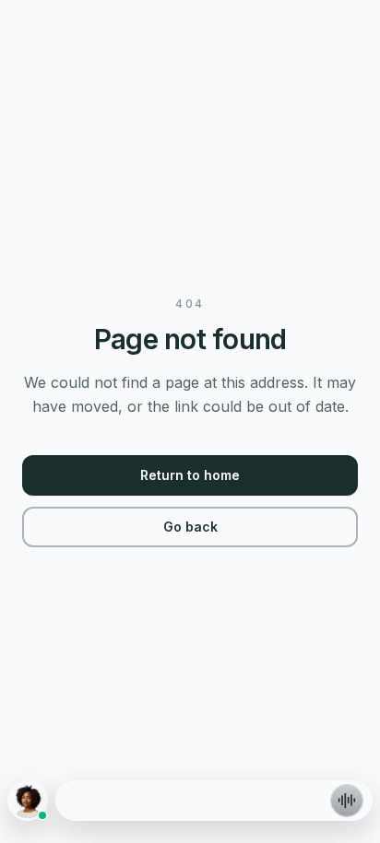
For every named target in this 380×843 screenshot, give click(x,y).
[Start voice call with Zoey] (346, 800)
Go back (190, 526)
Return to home (190, 475)
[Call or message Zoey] (27, 800)
